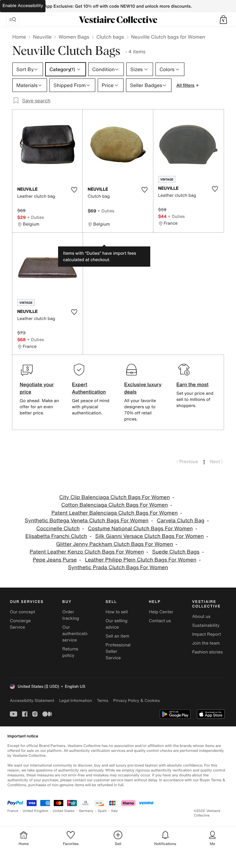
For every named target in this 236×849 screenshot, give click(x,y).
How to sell (117, 612)
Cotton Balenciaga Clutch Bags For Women (114, 505)
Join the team (206, 643)
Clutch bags (110, 36)
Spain (102, 811)
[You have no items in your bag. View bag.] (223, 19)
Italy (114, 811)
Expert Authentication (89, 388)
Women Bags (74, 36)
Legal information (75, 700)
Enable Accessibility (22, 5)
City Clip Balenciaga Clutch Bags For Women (114, 497)
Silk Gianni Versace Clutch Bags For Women (149, 536)
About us (201, 616)
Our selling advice (117, 624)
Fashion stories (207, 652)
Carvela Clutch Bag (180, 520)
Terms (102, 700)
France (12, 811)
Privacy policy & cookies (136, 700)
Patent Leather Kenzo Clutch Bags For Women (87, 552)
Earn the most (192, 384)
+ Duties (35, 217)
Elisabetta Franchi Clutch (56, 536)
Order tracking (70, 615)
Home (19, 36)
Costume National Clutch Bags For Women (140, 528)
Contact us (160, 621)
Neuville (42, 36)
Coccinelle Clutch (58, 528)
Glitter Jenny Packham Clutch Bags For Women (114, 544)
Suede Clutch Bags (175, 552)
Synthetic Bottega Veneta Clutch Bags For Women (86, 520)
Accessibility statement (32, 700)
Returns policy (70, 652)
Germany (86, 811)
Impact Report (206, 634)
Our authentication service (77, 633)
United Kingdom (36, 811)
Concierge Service (20, 624)
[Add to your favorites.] (74, 189)
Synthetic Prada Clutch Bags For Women (118, 567)
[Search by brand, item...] (12, 19)
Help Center (161, 612)
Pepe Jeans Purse (55, 560)
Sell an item (117, 636)
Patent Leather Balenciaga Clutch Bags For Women (114, 513)
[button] (223, 19)
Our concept (22, 612)
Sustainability (205, 625)
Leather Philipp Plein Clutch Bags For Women (141, 560)
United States (64, 811)
